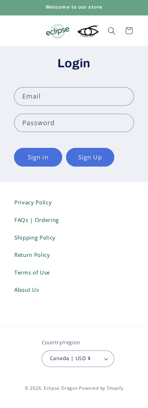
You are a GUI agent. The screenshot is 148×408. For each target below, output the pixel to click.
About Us (26, 290)
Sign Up (90, 157)
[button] (111, 30)
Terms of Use (32, 272)
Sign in (38, 157)
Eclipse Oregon (61, 388)
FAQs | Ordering (36, 220)
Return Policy (32, 255)
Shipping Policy (35, 237)
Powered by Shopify (101, 388)
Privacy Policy (33, 202)
